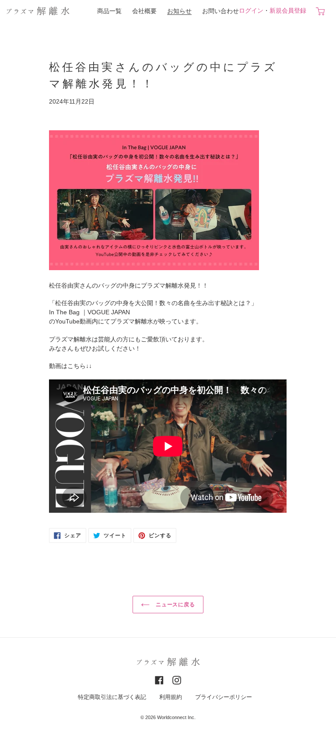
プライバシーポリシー (223, 697)
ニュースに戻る (175, 604)
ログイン (251, 10)
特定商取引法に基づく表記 (112, 697)
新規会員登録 (288, 10)
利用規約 (170, 697)
